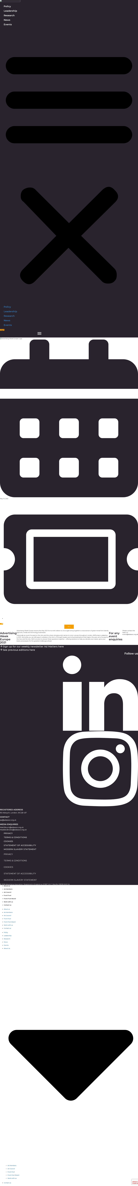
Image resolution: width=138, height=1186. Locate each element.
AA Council (7, 892)
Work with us (8, 902)
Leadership (10, 10)
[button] (69, 166)
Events (8, 24)
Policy (7, 6)
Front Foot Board (10, 898)
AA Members (8, 889)
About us (7, 886)
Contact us (7, 905)
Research (9, 15)
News (7, 20)
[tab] (69, 627)
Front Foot (7, 895)
